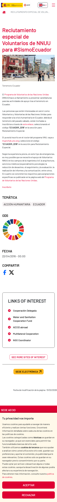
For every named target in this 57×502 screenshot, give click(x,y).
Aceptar (28, 485)
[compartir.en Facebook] (4, 272)
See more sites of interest (28, 357)
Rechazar (28, 495)
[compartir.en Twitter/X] (11, 272)
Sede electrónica (27, 371)
